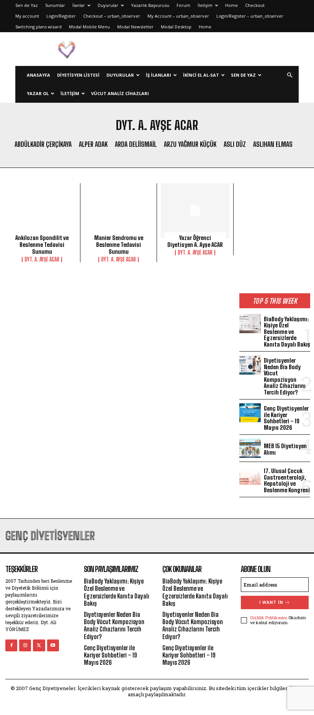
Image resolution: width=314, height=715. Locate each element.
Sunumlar (55, 5)
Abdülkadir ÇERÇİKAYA (43, 144)
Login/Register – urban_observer (249, 16)
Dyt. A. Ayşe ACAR (42, 259)
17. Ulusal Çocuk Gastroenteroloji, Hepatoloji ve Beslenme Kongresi (287, 480)
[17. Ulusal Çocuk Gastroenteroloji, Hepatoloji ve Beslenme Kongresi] (250, 475)
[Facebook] (11, 645)
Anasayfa (38, 75)
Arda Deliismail (136, 144)
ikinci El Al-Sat (201, 75)
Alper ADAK (93, 144)
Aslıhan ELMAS (273, 144)
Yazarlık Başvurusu (150, 5)
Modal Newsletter (135, 27)
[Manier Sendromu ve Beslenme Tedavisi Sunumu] (118, 210)
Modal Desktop (176, 27)
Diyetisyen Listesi (78, 75)
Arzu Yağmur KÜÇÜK (190, 144)
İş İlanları (158, 75)
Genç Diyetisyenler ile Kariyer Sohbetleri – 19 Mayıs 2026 (286, 418)
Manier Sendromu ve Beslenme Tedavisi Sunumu (118, 244)
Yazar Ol (38, 93)
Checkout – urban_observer (111, 16)
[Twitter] (39, 645)
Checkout (255, 5)
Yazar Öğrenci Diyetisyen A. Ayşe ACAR (195, 241)
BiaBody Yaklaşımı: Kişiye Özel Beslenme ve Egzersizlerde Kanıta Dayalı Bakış (287, 332)
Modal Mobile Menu (89, 27)
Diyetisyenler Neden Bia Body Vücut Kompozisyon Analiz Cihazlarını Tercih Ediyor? (285, 376)
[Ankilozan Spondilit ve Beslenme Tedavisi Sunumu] (42, 210)
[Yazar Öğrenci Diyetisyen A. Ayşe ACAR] (195, 210)
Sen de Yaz (26, 5)
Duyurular (108, 5)
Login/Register (61, 16)
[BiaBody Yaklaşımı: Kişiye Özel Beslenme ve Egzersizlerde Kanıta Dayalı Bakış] (250, 323)
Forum (183, 5)
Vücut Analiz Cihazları (120, 93)
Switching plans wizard (38, 27)
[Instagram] (25, 645)
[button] (289, 75)
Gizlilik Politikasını (268, 617)
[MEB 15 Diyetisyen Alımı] (250, 448)
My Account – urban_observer (178, 16)
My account (27, 16)
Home (231, 5)
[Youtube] (53, 645)
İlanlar (78, 5)
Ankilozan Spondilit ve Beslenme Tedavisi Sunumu (42, 244)
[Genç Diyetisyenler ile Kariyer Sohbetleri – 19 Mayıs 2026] (250, 412)
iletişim (70, 93)
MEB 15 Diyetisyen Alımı (285, 449)
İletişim (205, 5)
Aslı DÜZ (235, 144)
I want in (271, 602)
